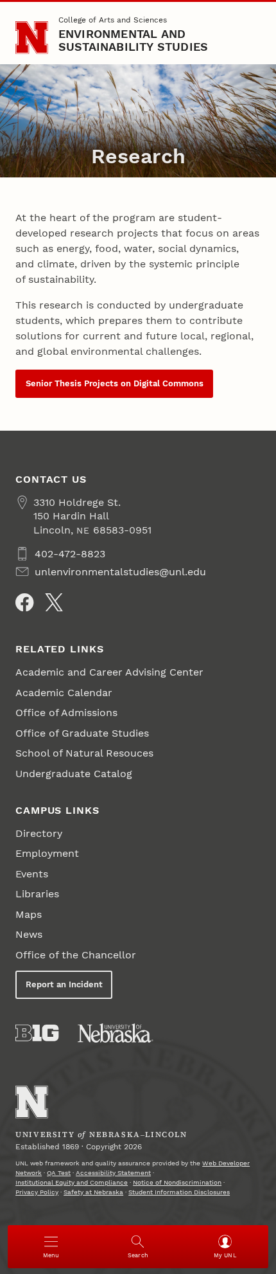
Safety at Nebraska (93, 1192)
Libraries (37, 894)
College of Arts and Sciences (112, 19)
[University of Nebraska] (115, 1033)
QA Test (59, 1172)
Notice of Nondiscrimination (177, 1182)
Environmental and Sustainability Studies (133, 40)
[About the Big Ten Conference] (36, 1033)
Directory (38, 833)
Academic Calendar (63, 692)
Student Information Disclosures (179, 1192)
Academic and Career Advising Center (109, 672)
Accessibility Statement (113, 1172)
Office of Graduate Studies (82, 733)
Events (31, 874)
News (28, 934)
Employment (47, 853)
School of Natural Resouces (84, 753)
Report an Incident (64, 984)
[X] (54, 602)
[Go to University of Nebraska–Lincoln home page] (31, 37)
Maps (28, 914)
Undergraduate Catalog (73, 773)
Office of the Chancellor (75, 955)
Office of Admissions (66, 712)
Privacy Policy (36, 1192)
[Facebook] (24, 602)
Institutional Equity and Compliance (71, 1182)
